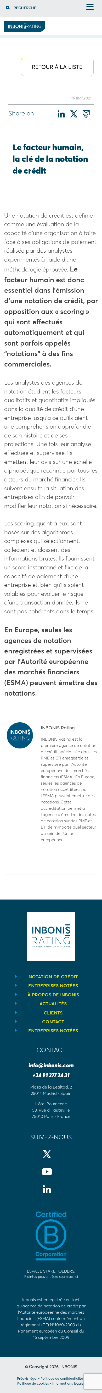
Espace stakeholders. (51, 1273)
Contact (53, 1022)
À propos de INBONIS (53, 995)
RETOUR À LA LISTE (57, 67)
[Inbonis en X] (51, 1158)
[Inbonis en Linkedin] (51, 1193)
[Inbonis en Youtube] (51, 1176)
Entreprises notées (53, 986)
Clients (53, 1013)
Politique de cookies (33, 1383)
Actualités (53, 1004)
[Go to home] (24, 30)
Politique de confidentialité (62, 1378)
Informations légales (68, 1383)
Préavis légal (27, 1378)
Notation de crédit (53, 977)
